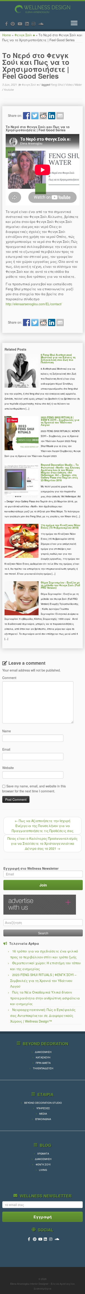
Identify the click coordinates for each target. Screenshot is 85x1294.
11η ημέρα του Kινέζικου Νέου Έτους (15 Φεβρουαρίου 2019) (60, 526)
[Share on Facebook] (26, 115)
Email (6, 749)
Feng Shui (57, 84)
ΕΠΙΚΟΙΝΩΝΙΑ (43, 1119)
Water (78, 84)
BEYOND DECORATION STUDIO (43, 1102)
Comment (9, 677)
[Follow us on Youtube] (21, 24)
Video (69, 84)
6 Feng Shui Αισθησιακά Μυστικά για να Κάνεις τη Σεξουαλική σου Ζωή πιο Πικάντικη (58, 358)
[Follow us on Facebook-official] (8, 24)
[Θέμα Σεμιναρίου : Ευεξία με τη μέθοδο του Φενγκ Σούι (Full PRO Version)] (22, 598)
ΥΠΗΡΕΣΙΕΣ (43, 1108)
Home (6, 35)
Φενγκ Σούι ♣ (25, 35)
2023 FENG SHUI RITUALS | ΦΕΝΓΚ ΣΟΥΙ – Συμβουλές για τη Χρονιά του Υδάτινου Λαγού (60, 421)
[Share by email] (60, 115)
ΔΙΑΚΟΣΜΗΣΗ (43, 1052)
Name (6, 731)
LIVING (43, 1170)
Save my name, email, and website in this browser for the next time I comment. (34, 788)
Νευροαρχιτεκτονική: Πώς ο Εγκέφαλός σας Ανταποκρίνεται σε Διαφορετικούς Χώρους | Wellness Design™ (42, 1015)
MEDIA (43, 1113)
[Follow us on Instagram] (35, 24)
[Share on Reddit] (43, 115)
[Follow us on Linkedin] (28, 24)
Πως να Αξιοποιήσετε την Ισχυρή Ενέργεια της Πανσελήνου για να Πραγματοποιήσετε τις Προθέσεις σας (42, 825)
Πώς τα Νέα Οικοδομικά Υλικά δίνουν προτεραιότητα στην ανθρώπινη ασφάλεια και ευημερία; (45, 998)
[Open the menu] (74, 23)
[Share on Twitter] (35, 115)
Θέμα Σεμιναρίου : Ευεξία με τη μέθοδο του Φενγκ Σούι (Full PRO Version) (60, 585)
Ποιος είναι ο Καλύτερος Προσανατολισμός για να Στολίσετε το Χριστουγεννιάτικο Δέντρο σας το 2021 (42, 843)
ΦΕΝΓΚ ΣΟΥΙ (43, 1164)
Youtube (9, 89)
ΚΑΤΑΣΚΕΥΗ (43, 1057)
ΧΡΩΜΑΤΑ (43, 1153)
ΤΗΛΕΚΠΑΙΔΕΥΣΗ (43, 1068)
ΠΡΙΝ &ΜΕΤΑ (43, 1062)
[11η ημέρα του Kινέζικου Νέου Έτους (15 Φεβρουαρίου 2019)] (22, 540)
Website (8, 767)
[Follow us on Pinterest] (14, 24)
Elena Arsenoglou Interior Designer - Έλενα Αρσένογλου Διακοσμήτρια (42, 1286)
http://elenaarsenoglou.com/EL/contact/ (34, 304)
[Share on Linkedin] (51, 115)
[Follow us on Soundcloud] (42, 24)
